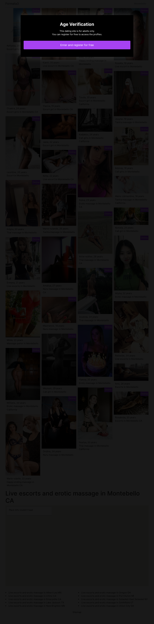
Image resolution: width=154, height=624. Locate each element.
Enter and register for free (77, 45)
